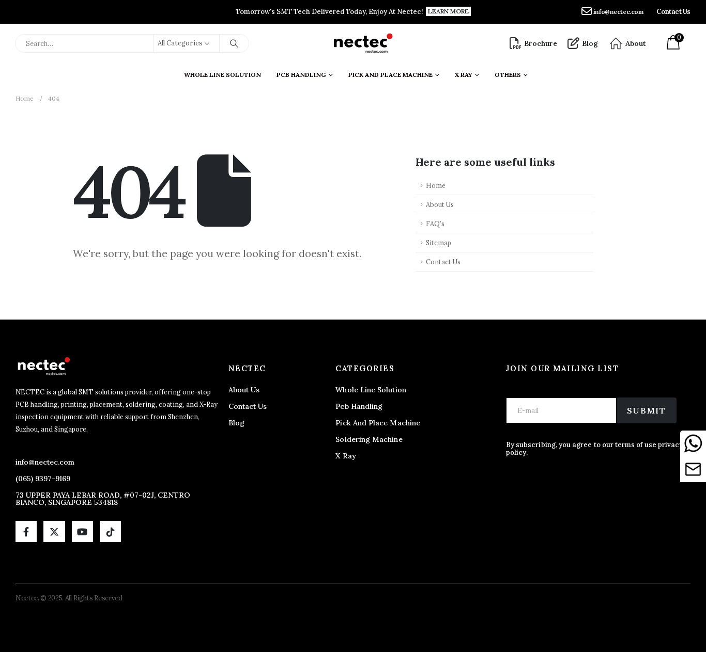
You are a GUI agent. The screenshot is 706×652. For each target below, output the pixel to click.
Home (436, 185)
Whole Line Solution (222, 74)
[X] (54, 531)
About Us (440, 204)
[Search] (234, 43)
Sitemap (438, 242)
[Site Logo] (362, 43)
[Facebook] (26, 531)
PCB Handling (301, 74)
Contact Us (443, 262)
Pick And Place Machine (390, 74)
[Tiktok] (110, 531)
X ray (463, 74)
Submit (646, 410)
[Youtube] (82, 531)
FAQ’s (435, 223)
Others (508, 74)
